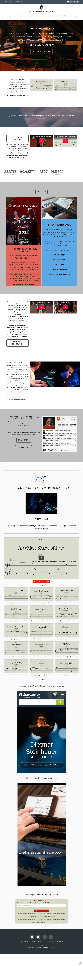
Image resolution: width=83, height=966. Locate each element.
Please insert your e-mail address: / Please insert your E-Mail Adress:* (34, 903)
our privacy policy (48, 922)
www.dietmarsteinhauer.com (17, 97)
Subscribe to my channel (42, 581)
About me (27, 941)
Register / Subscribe (41, 910)
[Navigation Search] (75, 16)
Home (21, 941)
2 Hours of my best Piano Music (63, 453)
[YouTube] (71, 1)
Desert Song (59, 260)
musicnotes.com (20, 153)
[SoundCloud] (77, 1)
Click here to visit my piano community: (41, 778)
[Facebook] (68, 1)
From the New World (59, 274)
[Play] (41, 558)
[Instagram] (74, 1)
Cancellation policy (57, 941)
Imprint (34, 941)
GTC (49, 941)
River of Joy (59, 255)
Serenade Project (53, 453)
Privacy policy (42, 941)
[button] (43, 585)
